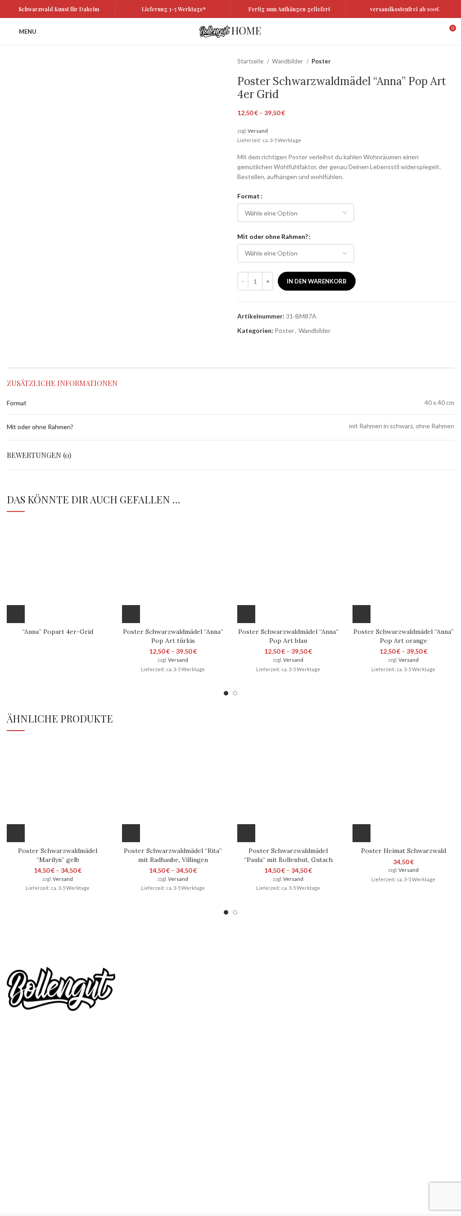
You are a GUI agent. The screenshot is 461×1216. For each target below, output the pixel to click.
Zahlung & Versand (33, 1136)
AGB (13, 1105)
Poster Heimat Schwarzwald (403, 851)
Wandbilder (288, 61)
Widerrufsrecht (28, 1121)
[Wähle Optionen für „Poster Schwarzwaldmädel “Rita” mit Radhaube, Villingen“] (131, 833)
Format (248, 196)
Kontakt (18, 1152)
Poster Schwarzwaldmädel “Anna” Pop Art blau (288, 636)
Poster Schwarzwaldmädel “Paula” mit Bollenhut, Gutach (288, 855)
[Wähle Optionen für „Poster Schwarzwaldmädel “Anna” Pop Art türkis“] (131, 614)
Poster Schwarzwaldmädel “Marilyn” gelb (57, 855)
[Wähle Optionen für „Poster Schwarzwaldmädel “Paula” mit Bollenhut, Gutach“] (246, 833)
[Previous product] (431, 61)
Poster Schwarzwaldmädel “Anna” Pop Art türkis (173, 636)
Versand (258, 131)
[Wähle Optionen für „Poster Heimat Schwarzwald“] (362, 833)
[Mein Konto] (432, 31)
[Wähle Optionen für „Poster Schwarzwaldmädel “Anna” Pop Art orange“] (362, 614)
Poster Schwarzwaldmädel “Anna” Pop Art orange (403, 636)
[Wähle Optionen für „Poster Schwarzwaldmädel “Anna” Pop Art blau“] (246, 614)
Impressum (22, 1167)
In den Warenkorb (317, 281)
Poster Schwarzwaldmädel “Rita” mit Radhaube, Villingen (173, 855)
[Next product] (449, 61)
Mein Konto (23, 1074)
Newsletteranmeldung (311, 990)
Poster (321, 61)
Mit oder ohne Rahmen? (272, 236)
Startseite (251, 61)
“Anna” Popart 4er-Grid (57, 632)
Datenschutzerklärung (38, 1090)
